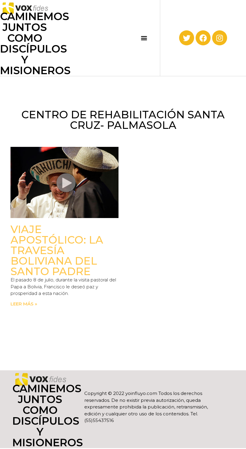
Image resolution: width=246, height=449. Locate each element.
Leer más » (23, 304)
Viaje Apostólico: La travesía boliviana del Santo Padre (56, 250)
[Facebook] (203, 37)
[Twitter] (186, 37)
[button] (144, 38)
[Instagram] (219, 37)
